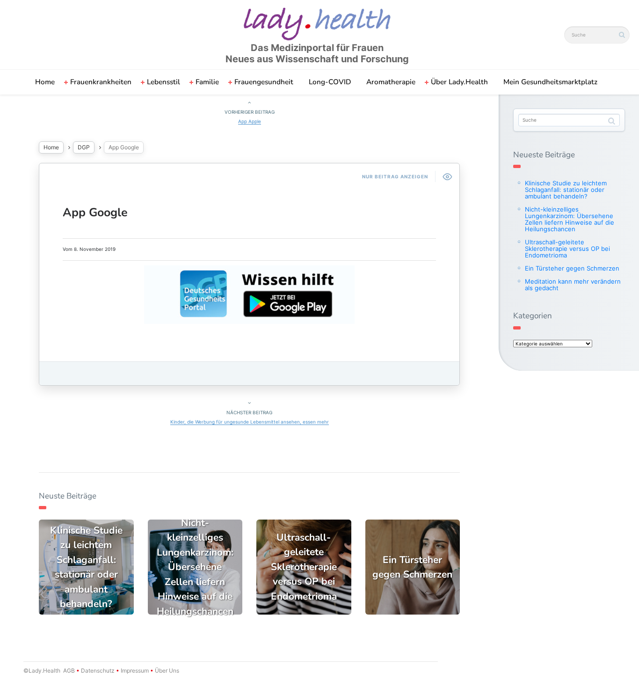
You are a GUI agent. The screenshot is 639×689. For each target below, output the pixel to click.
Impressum (134, 670)
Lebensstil (163, 82)
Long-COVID (330, 82)
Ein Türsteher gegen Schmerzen (572, 268)
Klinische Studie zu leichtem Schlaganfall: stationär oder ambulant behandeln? (566, 189)
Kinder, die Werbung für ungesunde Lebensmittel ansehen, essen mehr (249, 422)
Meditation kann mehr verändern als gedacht (573, 285)
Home (45, 82)
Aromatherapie (390, 82)
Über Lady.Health (459, 82)
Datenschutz (98, 670)
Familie (207, 82)
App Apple (249, 121)
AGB (69, 670)
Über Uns (166, 670)
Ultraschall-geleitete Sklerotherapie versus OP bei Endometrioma (567, 248)
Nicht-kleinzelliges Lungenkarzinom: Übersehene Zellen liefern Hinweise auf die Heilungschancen (569, 219)
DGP (84, 147)
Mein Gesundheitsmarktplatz (550, 82)
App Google (95, 212)
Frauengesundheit (263, 82)
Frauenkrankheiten (100, 82)
